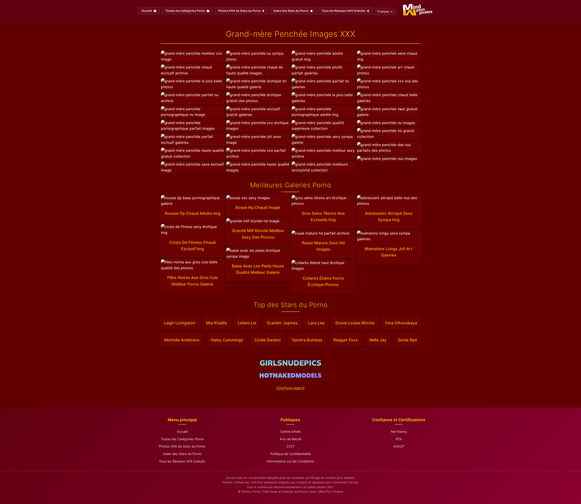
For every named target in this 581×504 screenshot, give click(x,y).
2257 (290, 446)
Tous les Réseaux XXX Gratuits (344, 10)
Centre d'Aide (290, 431)
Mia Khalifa (216, 323)
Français (383, 11)
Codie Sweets (267, 340)
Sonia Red (407, 340)
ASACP (398, 446)
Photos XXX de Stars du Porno (239, 10)
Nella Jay (378, 340)
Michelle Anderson (181, 340)
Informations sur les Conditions (290, 461)
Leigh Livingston (179, 323)
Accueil (147, 10)
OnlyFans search (290, 388)
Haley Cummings (227, 340)
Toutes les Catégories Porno (185, 10)
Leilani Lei (247, 323)
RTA (399, 439)
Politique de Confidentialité (290, 454)
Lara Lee (316, 323)
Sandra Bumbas (307, 340)
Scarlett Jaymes (282, 323)
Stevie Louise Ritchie (354, 323)
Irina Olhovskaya (401, 323)
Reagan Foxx (345, 340)
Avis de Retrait (290, 439)
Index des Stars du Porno (291, 10)
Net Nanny (399, 431)
